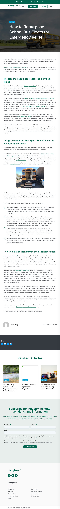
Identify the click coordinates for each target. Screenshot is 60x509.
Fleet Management (13, 496)
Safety (9, 498)
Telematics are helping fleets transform (15, 67)
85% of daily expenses (24, 116)
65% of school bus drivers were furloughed (32, 106)
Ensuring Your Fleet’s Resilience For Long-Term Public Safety (48, 387)
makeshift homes (15, 164)
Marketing (14, 325)
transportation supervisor (21, 270)
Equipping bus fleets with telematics (14, 256)
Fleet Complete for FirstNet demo (26, 307)
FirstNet (12, 22)
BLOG (24, 6)
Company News (35, 493)
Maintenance (34, 489)
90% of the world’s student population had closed (39, 98)
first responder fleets (30, 86)
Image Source (30, 189)
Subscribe (43, 6)
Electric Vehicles (12, 493)
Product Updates (35, 496)
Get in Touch (32, 6)
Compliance (11, 489)
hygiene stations (21, 160)
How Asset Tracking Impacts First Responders (28, 387)
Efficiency (10, 491)
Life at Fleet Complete (36, 491)
